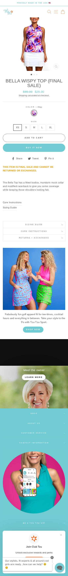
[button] (59, 567)
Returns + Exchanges (34, 238)
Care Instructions (12, 202)
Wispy (34, 113)
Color (34, 107)
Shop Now (33, 329)
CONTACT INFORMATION (34, 443)
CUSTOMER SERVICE (34, 433)
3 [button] (37, 75)
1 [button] (31, 75)
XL (50, 127)
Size (34, 121)
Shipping (23, 96)
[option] (34, 3)
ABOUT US (34, 423)
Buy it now (34, 148)
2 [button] (34, 75)
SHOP (34, 413)
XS (17, 127)
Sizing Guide (10, 207)
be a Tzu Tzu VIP (34, 523)
